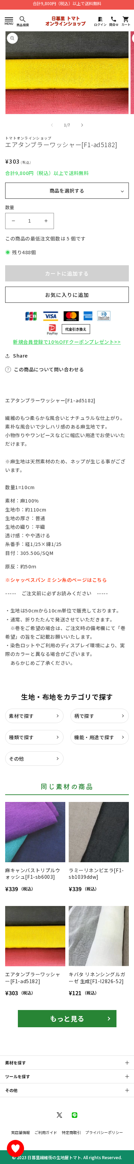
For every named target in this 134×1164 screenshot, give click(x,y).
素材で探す (21, 715)
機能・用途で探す (94, 737)
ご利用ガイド (45, 1132)
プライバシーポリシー (104, 1132)
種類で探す (21, 737)
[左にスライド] (51, 125)
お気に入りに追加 (67, 294)
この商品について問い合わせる (49, 369)
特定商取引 (71, 1132)
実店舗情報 (20, 1132)
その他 (16, 758)
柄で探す (84, 715)
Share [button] (20, 355)
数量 (9, 207)
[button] (8, 21)
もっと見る (67, 1018)
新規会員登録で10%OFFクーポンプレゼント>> (67, 341)
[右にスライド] (82, 125)
